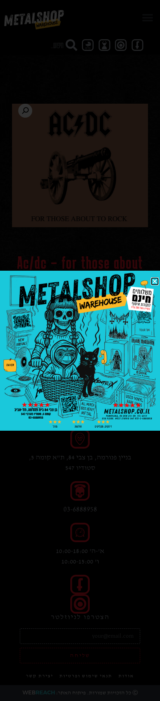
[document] (80, 350)
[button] (155, 281)
